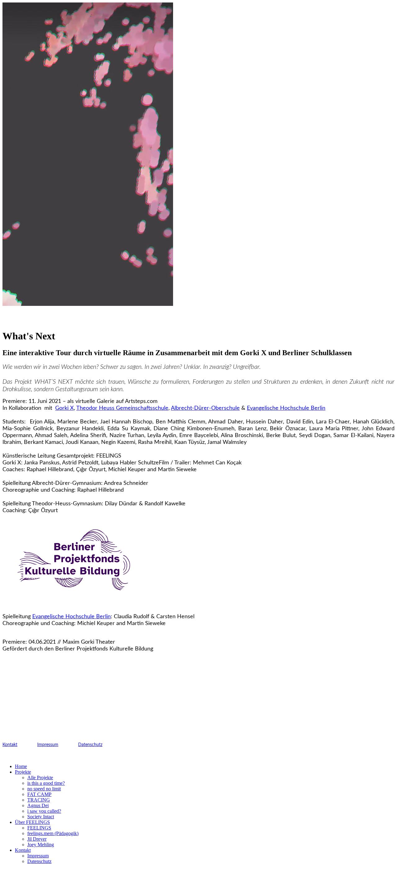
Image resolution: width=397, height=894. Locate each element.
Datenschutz (90, 745)
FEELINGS (39, 827)
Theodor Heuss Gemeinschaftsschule (122, 408)
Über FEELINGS (32, 822)
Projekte (23, 772)
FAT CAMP (39, 794)
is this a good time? (46, 783)
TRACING (38, 799)
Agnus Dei (38, 805)
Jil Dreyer (37, 839)
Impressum (47, 745)
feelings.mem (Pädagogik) (52, 833)
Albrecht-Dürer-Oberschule (205, 408)
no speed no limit (44, 788)
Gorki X (64, 408)
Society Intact (40, 816)
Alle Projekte (40, 777)
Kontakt (9, 745)
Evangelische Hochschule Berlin (286, 408)
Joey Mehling (40, 844)
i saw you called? (44, 811)
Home (21, 766)
